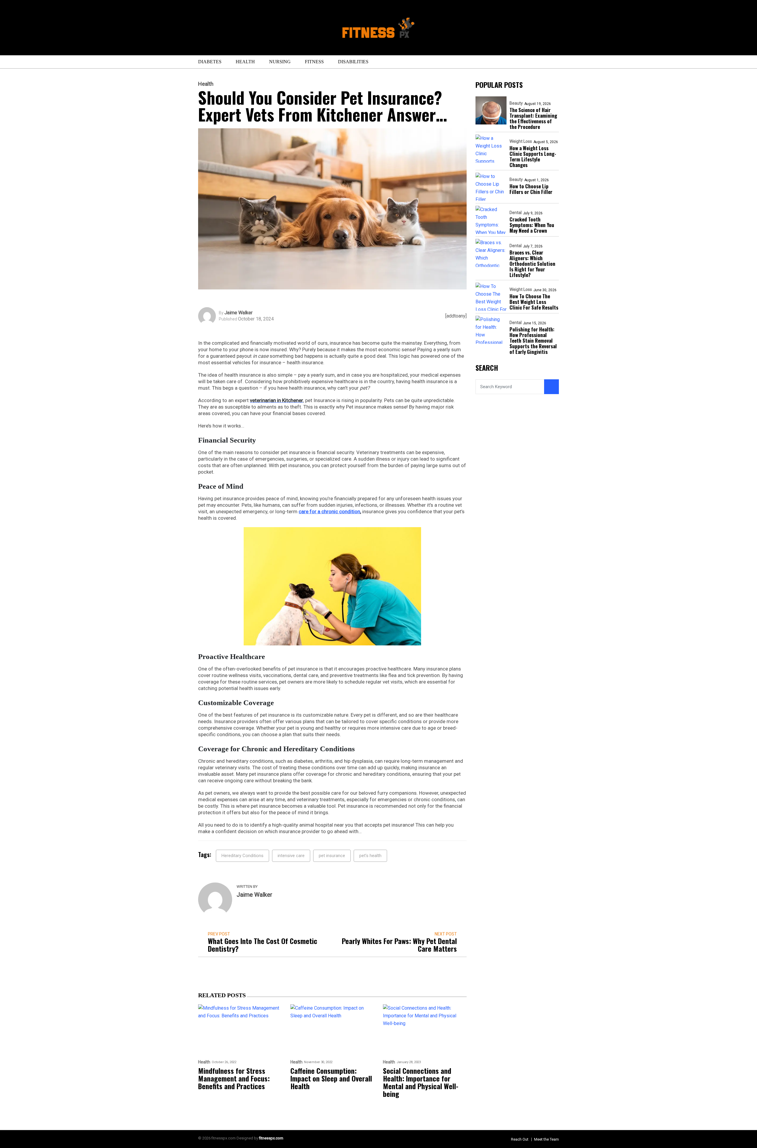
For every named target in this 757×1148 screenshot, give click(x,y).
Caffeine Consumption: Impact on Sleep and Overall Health (331, 1078)
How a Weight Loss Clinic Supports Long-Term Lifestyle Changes (532, 156)
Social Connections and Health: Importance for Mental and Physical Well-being (420, 1082)
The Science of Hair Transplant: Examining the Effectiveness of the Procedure (533, 118)
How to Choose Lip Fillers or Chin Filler (530, 189)
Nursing (280, 61)
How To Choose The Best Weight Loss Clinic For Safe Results (533, 301)
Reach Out (519, 1139)
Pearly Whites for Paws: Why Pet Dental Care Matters (399, 944)
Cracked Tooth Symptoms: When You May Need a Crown (531, 224)
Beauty (516, 103)
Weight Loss (520, 141)
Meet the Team (546, 1139)
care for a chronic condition (329, 511)
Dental (515, 213)
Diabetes (209, 61)
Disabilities (353, 61)
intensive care (291, 855)
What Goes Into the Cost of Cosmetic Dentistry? (262, 944)
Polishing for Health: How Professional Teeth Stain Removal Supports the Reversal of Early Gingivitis (533, 340)
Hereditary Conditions (242, 855)
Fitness (314, 61)
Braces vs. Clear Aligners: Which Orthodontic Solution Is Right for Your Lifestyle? (532, 264)
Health (245, 61)
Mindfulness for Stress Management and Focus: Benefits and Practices (234, 1078)
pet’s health (370, 855)
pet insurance (332, 855)
